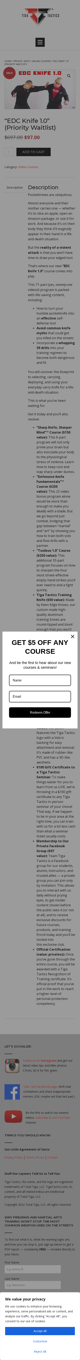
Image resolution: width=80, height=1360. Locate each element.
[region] (40, 1326)
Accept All (40, 1331)
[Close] (73, 636)
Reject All (40, 1351)
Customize (40, 1341)
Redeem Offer (40, 712)
